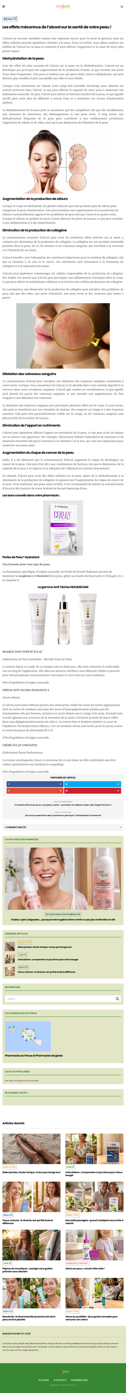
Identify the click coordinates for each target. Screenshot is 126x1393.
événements (33, 1350)
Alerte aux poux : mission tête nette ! (85, 1268)
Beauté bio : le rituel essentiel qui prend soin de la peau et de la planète (28, 1318)
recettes (92, 1347)
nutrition (51, 1347)
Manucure (6, 1347)
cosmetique (68, 1343)
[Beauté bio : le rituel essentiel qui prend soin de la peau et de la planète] (31, 1293)
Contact (60, 1380)
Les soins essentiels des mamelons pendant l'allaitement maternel (63, 815)
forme (91, 1343)
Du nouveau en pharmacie (63, 914)
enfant (85, 1343)
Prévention (73, 1347)
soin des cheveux (109, 1347)
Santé (23, 954)
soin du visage (21, 1350)
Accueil (44, 1380)
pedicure (59, 1347)
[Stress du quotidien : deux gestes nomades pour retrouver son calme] (94, 1293)
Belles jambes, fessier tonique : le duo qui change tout (45, 947)
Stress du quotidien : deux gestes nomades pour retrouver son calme (91, 1318)
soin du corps (8, 1350)
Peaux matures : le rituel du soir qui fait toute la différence (46, 972)
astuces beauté (17, 1343)
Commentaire (15, 827)
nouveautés (42, 1347)
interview (107, 1343)
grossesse (98, 1343)
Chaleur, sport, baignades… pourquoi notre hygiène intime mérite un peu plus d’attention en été (63, 919)
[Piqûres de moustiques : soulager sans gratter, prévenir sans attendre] (31, 1245)
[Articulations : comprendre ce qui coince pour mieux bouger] (10, 959)
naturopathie (26, 1347)
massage (16, 1347)
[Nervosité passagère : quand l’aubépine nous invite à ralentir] (94, 1197)
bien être (58, 1343)
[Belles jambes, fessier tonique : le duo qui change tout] (10, 946)
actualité (6, 1343)
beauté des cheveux (45, 1343)
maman (114, 1343)
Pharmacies (79, 1380)
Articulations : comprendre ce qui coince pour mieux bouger (48, 959)
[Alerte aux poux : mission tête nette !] (94, 1245)
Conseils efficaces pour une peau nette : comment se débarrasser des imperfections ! (63, 804)
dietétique (77, 1343)
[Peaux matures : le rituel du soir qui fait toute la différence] (10, 971)
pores (66, 1347)
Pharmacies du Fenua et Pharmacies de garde (34, 1055)
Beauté (10, 18)
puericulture (83, 1347)
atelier (27, 1343)
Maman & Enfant (77, 1263)
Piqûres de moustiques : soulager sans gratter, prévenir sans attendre (27, 1270)
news (34, 1347)
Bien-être (25, 942)
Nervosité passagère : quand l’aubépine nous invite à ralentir (94, 1222)
